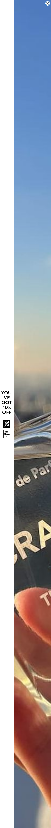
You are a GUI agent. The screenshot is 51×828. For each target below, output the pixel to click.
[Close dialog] (47, 3)
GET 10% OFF (6, 424)
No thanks (7, 434)
